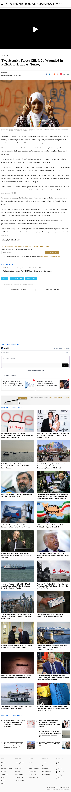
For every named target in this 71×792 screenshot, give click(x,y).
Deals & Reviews (19, 780)
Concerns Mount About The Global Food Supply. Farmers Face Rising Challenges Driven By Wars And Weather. (15, 586)
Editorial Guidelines (52, 289)
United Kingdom (46, 771)
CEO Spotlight (19, 777)
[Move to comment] (68, 74)
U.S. (2, 765)
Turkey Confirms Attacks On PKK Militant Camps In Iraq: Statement (27, 271)
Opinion (3, 783)
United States (46, 774)
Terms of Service (44, 256)
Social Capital (18, 765)
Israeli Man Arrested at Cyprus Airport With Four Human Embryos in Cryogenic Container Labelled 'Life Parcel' (53, 708)
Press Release (19, 774)
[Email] (64, 74)
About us (31, 763)
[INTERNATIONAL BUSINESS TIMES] (35, 4)
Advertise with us (33, 777)
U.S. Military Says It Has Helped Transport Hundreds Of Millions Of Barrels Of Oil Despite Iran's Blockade (17, 466)
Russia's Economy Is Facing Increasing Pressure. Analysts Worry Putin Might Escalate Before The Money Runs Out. (53, 678)
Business (3, 771)
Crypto (3, 780)
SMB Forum (18, 768)
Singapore (45, 768)
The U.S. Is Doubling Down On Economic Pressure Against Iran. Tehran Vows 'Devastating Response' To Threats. (51, 466)
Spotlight (17, 771)
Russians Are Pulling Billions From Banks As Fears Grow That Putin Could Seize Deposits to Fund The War (52, 586)
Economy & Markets (6, 768)
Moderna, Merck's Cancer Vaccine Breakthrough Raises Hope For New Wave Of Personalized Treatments (17, 435)
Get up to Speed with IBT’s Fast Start (59, 397)
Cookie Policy (32, 774)
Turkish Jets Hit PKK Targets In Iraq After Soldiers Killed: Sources (26, 268)
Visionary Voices (19, 763)
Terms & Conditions (34, 768)
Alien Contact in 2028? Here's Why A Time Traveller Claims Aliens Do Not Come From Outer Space (16, 616)
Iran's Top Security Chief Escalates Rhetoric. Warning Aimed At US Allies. (49, 743)
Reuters (5, 72)
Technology (4, 774)
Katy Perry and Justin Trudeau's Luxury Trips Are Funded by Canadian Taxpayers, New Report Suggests (53, 435)
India (43, 765)
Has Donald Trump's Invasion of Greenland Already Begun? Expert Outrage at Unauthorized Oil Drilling (52, 647)
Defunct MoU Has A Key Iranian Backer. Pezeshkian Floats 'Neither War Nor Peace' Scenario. (16, 555)
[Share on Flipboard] (57, 74)
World (2, 763)
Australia (44, 763)
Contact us (31, 765)
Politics (3, 777)
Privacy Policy (56, 256)
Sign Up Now (22, 398)
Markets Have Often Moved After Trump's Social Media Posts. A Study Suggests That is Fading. (53, 555)
